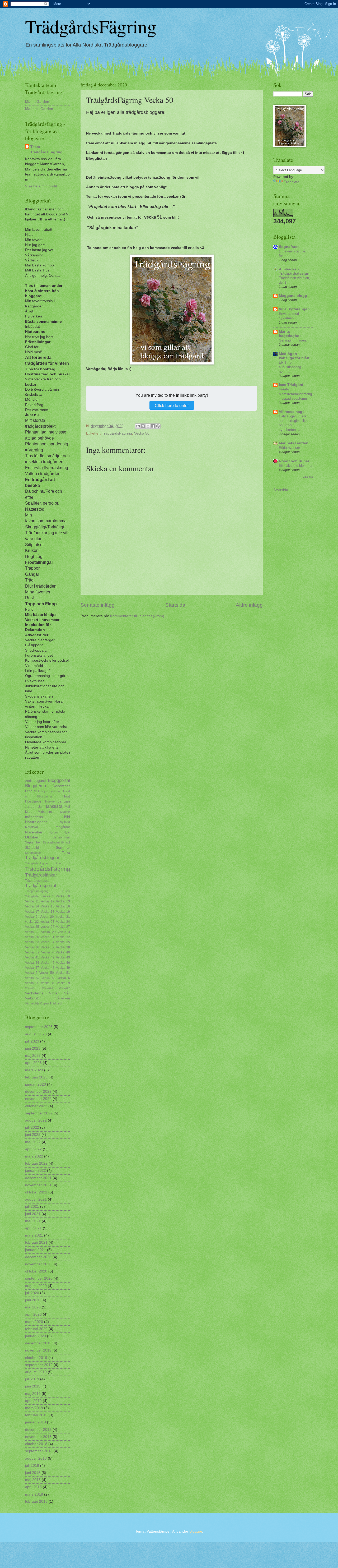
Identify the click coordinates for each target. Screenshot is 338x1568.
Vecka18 (30, 988)
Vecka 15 (48, 906)
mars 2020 (34, 1322)
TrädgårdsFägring (90, 26)
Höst (66, 796)
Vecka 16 (63, 906)
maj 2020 (33, 1307)
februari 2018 (36, 1502)
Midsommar (46, 812)
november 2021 (38, 1185)
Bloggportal (59, 780)
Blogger (195, 1531)
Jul (27, 806)
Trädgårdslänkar (41, 875)
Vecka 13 (63, 901)
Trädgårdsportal (40, 885)
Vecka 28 (32, 932)
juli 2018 (32, 1466)
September (33, 842)
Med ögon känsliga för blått (294, 356)
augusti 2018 (36, 1458)
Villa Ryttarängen (294, 309)
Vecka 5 (31, 973)
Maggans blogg (293, 296)
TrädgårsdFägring (36, 891)
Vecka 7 (31, 983)
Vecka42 (64, 988)
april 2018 (33, 1487)
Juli (33, 807)
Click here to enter (172, 405)
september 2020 (39, 1278)
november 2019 (38, 1350)
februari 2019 (36, 1415)
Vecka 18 (48, 912)
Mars (28, 812)
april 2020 (33, 1314)
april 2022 (33, 1149)
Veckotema (34, 993)
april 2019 (33, 1401)
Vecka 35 (63, 942)
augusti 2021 (36, 1199)
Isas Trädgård (291, 385)
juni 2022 (32, 1135)
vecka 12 (47, 901)
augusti (40, 781)
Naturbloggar (36, 822)
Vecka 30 (32, 937)
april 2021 (33, 1228)
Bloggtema (35, 785)
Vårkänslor (33, 998)
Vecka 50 (141, 433)
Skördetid (32, 848)
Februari (31, 791)
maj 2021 (33, 1221)
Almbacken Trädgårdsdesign (294, 271)
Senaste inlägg (98, 605)
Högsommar (45, 796)
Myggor (65, 811)
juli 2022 (32, 1127)
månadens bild (47, 817)
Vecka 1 (47, 896)
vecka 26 (47, 927)
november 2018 (38, 1437)
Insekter (50, 801)
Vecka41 (47, 988)
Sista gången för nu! (56, 842)
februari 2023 (36, 1077)
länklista (54, 806)
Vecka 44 (32, 963)
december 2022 (38, 1092)
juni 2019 (32, 1386)
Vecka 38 (63, 947)
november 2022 (38, 1099)
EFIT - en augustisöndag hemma (290, 367)
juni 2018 (32, 1473)
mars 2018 (34, 1494)
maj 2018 (33, 1480)
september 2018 (39, 1451)
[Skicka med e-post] (137, 426)
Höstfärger (34, 801)
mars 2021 (34, 1235)
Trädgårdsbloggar (42, 857)
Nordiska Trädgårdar (47, 827)
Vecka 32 (63, 937)
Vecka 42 (48, 957)
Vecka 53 (48, 978)
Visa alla (308, 476)
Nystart (53, 832)
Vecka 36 (32, 947)
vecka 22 (32, 922)
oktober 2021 (36, 1192)
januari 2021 (35, 1250)
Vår (67, 993)
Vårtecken (62, 998)
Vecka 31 (48, 937)
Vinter (54, 993)
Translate (291, 182)
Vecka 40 (63, 952)
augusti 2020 (36, 1286)
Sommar (63, 848)
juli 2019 (32, 1379)
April (28, 781)
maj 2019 (33, 1394)
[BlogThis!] (142, 426)
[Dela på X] (148, 426)
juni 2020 (32, 1300)
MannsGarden (37, 102)
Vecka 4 (47, 952)
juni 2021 (32, 1214)
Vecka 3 (64, 932)
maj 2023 (33, 1056)
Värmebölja (32, 1003)
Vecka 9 (63, 983)
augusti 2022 (36, 1120)
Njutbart (65, 822)
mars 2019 (34, 1408)
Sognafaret (289, 247)
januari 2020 (35, 1336)
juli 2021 (32, 1207)
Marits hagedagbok (290, 334)
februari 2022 (36, 1163)
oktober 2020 (36, 1271)
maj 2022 (33, 1142)
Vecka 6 (63, 978)
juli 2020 (32, 1293)
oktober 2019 (36, 1358)
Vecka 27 (63, 927)
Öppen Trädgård (51, 1003)
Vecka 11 (32, 901)
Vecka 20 (47, 917)
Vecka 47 (32, 968)
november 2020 (38, 1264)
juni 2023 (32, 1048)
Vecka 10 (63, 896)
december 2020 (38, 1257)
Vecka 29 (48, 932)
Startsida (175, 605)
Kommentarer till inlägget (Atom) (137, 616)
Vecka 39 (32, 952)
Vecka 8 (47, 983)
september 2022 (39, 1113)
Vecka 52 (32, 978)
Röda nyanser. (290, 448)
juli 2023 (32, 1041)
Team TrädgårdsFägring (46, 149)
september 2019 (39, 1365)
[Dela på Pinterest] (158, 426)
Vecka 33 (32, 942)
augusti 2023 (36, 1034)
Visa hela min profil (41, 186)
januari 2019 (35, 1422)
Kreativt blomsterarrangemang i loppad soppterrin (295, 393)
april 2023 (33, 1063)
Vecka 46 (63, 963)
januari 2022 (35, 1171)
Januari (64, 801)
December (61, 786)
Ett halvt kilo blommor (295, 466)
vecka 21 (63, 917)
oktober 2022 (36, 1106)
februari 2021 (36, 1242)
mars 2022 (34, 1156)
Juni (41, 807)
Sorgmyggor (33, 852)
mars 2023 (34, 1070)
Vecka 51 (63, 973)
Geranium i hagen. (293, 340)
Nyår (67, 832)
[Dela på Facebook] (153, 426)
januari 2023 (35, 1084)
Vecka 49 (63, 968)
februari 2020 (36, 1329)
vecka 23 (47, 922)
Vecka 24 (63, 922)
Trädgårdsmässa (37, 881)
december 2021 (38, 1178)
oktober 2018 (36, 1444)
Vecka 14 (32, 906)
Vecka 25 (32, 927)
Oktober (32, 837)
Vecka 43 (63, 957)
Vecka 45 (48, 963)
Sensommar (61, 837)
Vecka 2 (31, 917)
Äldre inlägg (249, 605)
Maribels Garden (39, 109)
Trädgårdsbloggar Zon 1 (47, 863)
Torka (66, 853)
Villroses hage (291, 412)
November (34, 832)
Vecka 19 (63, 912)
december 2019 (38, 1343)
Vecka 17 (32, 912)
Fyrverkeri (55, 791)
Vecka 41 (32, 957)
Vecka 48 (48, 968)
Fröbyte (43, 791)
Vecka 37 (48, 947)
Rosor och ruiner (294, 461)
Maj (67, 807)
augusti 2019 (36, 1372)
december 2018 (38, 1430)
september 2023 (39, 1027)
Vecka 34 (48, 942)
